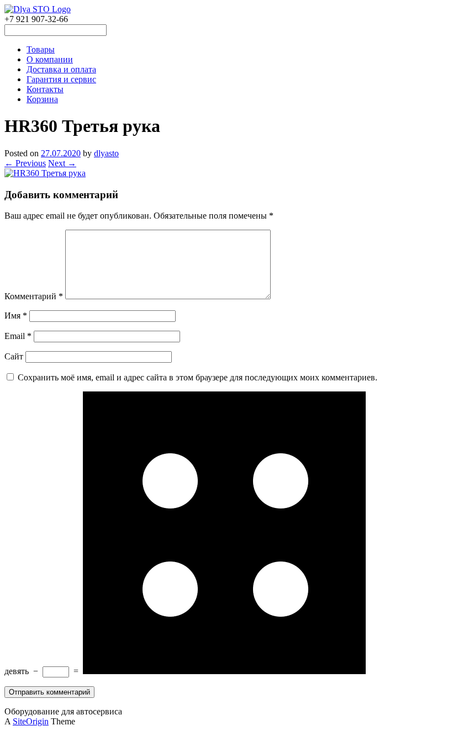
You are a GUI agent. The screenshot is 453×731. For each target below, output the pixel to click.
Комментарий (33, 296)
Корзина (42, 99)
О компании (50, 59)
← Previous (25, 163)
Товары (41, 49)
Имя (15, 315)
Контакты (45, 89)
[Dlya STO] (37, 9)
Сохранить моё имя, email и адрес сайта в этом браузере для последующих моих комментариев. (197, 377)
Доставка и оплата (61, 69)
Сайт (13, 356)
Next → (62, 163)
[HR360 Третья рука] (45, 173)
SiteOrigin (31, 721)
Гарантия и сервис (61, 79)
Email (17, 336)
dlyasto (106, 153)
